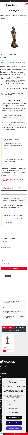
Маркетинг (15, 405)
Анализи (19, 401)
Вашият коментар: (5, 247)
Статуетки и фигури (20, 15)
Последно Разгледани (7, 327)
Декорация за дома (10, 15)
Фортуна (8, 276)
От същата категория (14, 330)
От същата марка (20, 327)
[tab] (14, 302)
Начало (2, 15)
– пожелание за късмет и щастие (11, 192)
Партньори (15, 413)
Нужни (10, 401)
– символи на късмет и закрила (13, 180)
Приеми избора (14, 423)
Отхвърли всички (14, 417)
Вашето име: (4, 241)
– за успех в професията (13, 183)
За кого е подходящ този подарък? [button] (14, 307)
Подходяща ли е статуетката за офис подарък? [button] (14, 317)
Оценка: (3, 260)
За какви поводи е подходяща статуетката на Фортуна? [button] (12, 302)
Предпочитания (14, 409)
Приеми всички (14, 428)
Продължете (13, 268)
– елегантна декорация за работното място (13, 188)
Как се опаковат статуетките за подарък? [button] (13, 312)
